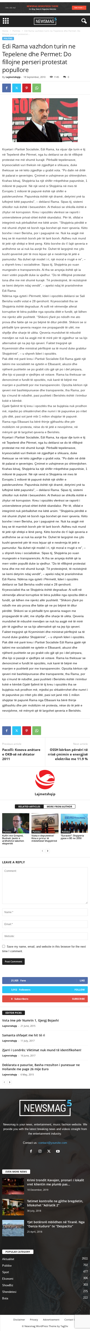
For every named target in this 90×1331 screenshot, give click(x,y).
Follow (79, 989)
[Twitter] (16, 88)
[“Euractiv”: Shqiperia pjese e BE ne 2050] (74, 823)
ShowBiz (7, 1285)
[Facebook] (6, 88)
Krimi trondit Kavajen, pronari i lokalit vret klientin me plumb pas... (55, 1182)
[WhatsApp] (36, 88)
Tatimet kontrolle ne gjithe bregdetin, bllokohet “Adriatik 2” (55, 1203)
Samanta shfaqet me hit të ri (23, 1035)
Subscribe (78, 998)
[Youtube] (58, 1151)
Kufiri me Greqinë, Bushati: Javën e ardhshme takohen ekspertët (13, 839)
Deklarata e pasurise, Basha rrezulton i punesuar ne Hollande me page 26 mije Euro (41, 1067)
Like (82, 980)
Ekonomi (7, 1278)
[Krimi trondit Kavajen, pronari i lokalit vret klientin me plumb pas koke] (13, 1186)
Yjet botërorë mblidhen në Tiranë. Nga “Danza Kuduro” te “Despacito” (56, 1224)
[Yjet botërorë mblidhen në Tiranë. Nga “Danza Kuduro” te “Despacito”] (13, 1228)
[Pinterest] (26, 88)
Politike (16, 30)
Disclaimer (19, 1319)
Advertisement (51, 1319)
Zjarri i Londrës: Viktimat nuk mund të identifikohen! (41, 1050)
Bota (5, 1298)
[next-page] (47, 850)
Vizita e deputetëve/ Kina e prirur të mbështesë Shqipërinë (44, 838)
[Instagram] (40, 1151)
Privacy (34, 1319)
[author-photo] (45, 779)
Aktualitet (8, 1259)
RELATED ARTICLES (29, 806)
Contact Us (70, 1319)
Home (5, 30)
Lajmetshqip (13, 77)
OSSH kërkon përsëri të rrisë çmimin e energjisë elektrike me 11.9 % (68, 754)
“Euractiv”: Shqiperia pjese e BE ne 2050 (72, 837)
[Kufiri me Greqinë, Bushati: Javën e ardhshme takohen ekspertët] (15, 823)
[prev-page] (42, 850)
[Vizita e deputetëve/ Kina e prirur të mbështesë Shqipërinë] (45, 823)
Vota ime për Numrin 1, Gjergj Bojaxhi (30, 1020)
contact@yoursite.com (52, 1142)
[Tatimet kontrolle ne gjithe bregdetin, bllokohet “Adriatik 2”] (13, 1207)
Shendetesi (9, 1291)
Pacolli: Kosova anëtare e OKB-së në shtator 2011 (21, 754)
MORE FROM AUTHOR (59, 806)
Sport (5, 1272)
